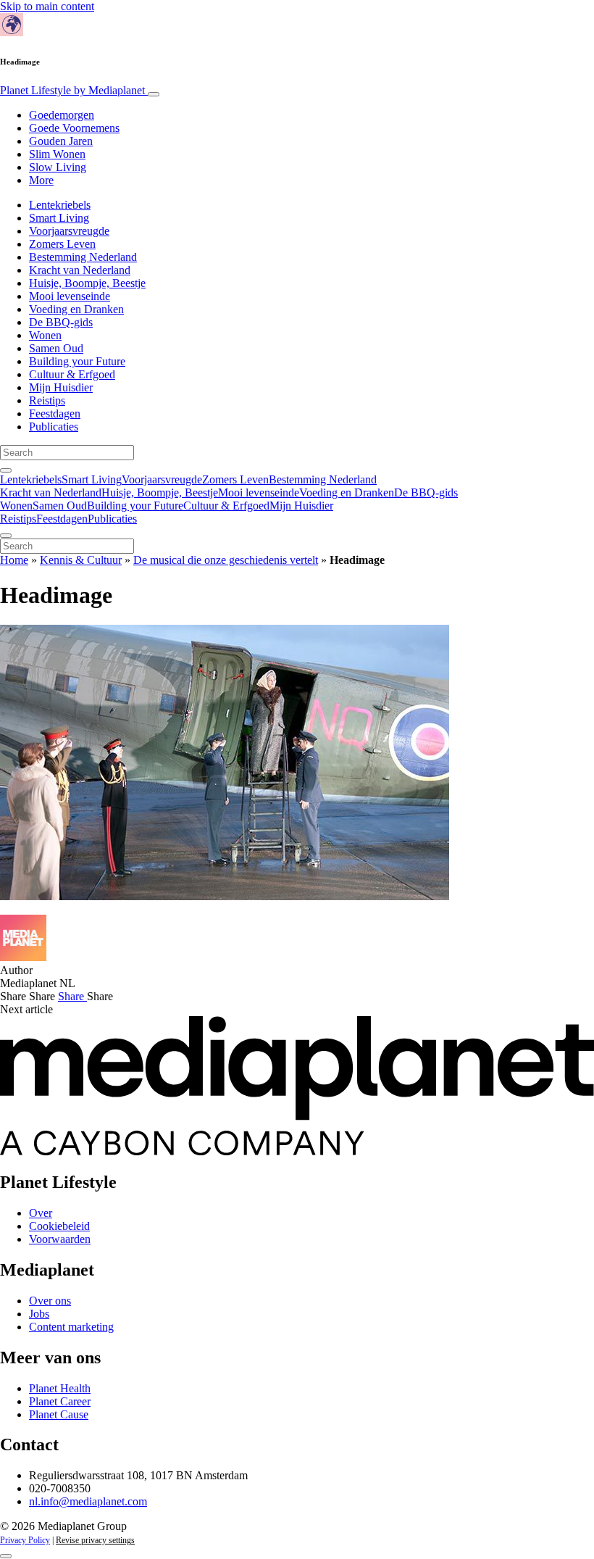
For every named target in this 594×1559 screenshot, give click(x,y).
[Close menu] (6, 535)
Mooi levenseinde (69, 296)
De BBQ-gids (61, 322)
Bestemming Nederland (83, 257)
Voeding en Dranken (76, 309)
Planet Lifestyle (72, 90)
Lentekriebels (60, 205)
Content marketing (71, 1327)
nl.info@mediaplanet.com (88, 1501)
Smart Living (59, 218)
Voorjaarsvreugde (69, 231)
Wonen (45, 335)
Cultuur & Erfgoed (72, 374)
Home (14, 560)
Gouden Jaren (61, 141)
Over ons (50, 1300)
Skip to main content (47, 6)
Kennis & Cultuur (81, 560)
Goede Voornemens (74, 128)
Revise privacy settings (95, 1540)
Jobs (39, 1314)
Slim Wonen (57, 154)
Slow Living (57, 167)
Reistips (47, 400)
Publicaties (53, 426)
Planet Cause (58, 1414)
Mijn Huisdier (61, 387)
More (41, 180)
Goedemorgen (61, 115)
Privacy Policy (25, 1540)
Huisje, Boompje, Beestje (87, 283)
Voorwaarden (60, 1239)
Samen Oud (56, 348)
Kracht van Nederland (79, 270)
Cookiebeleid (59, 1226)
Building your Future (77, 361)
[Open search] (6, 470)
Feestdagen (54, 413)
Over (40, 1213)
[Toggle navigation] (153, 94)
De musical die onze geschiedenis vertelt (225, 560)
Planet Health (60, 1388)
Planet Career (60, 1401)
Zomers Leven (62, 244)
